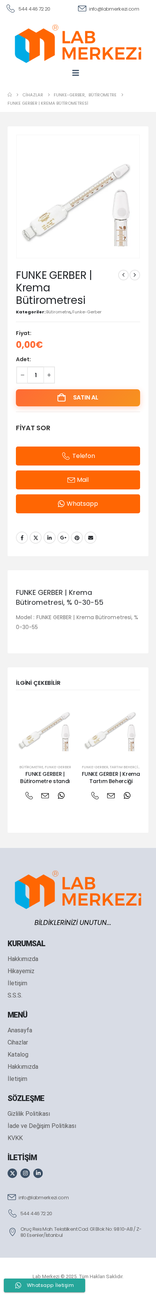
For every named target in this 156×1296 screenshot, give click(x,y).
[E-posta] (45, 795)
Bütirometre (58, 312)
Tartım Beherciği (125, 766)
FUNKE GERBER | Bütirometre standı (45, 777)
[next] (134, 275)
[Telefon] (29, 795)
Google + (63, 538)
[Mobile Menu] (78, 72)
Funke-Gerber (86, 312)
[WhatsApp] (61, 795)
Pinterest (77, 538)
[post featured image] (45, 727)
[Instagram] (25, 1173)
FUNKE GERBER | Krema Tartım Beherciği (111, 777)
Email (90, 538)
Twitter (36, 538)
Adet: (23, 359)
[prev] (123, 275)
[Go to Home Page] (10, 95)
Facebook (22, 538)
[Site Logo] (78, 43)
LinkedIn (50, 538)
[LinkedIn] (38, 1173)
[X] (12, 1173)
